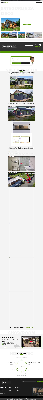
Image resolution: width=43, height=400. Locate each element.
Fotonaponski (18, 4)
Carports (11, 4)
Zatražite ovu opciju (37, 49)
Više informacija (3, 347)
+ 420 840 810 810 (2, 390)
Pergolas (1, 4)
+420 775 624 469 (11, 390)
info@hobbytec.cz (29, 327)
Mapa (1, 389)
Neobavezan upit (27, 24)
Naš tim (18, 389)
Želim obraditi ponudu (16, 63)
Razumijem (41, 0)
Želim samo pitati (26, 63)
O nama (18, 390)
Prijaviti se (40, 381)
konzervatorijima (6, 4)
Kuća (14, 4)
